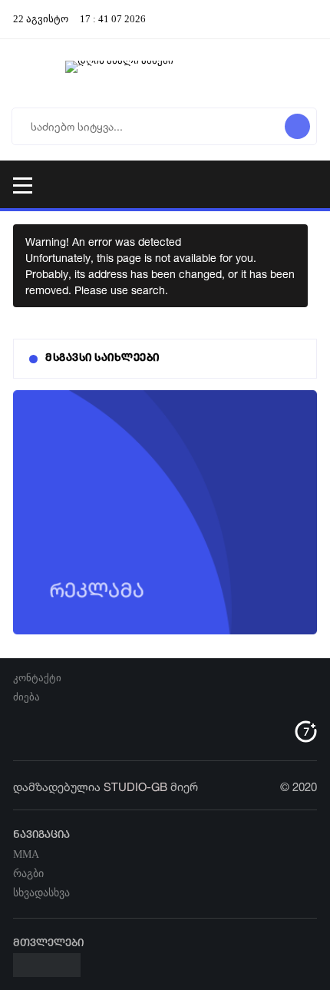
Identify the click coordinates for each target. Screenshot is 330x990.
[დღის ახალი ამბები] (165, 73)
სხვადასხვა (41, 893)
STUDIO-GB (135, 787)
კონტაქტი (37, 678)
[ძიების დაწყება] (297, 126)
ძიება (26, 697)
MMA (26, 854)
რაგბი (28, 873)
